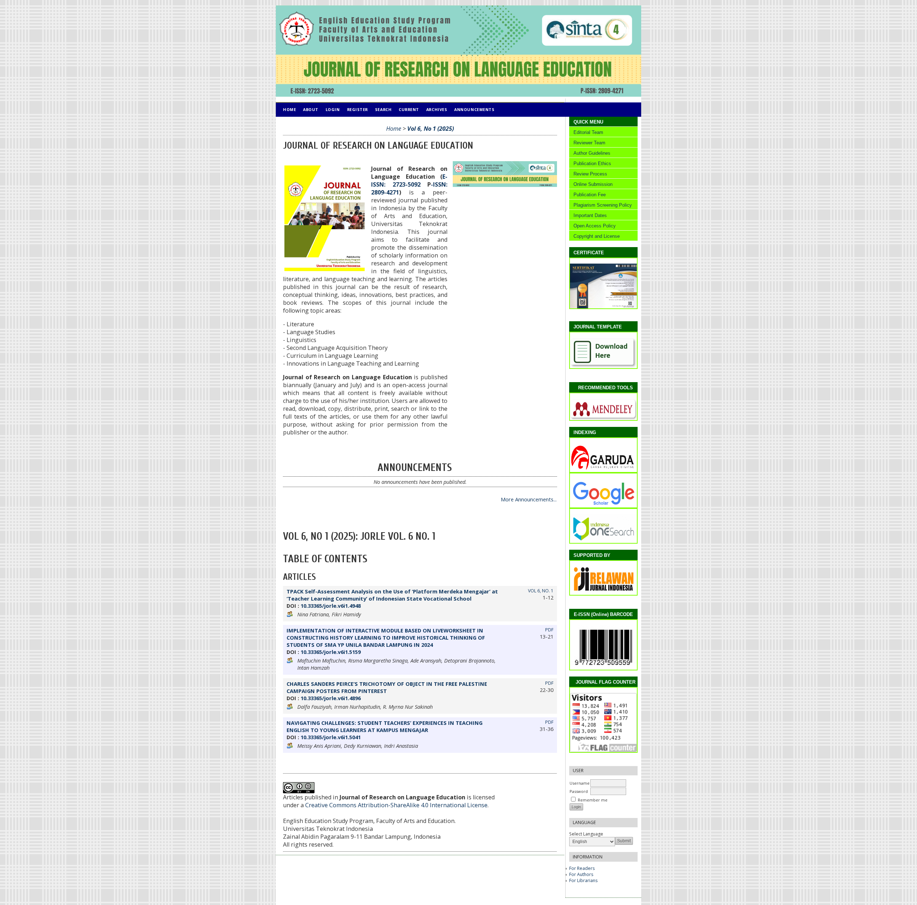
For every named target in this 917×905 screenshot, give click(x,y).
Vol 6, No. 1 (540, 591)
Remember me (593, 800)
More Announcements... (529, 499)
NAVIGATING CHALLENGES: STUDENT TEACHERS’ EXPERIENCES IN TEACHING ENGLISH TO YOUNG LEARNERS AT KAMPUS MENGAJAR (384, 726)
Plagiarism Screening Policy (602, 205)
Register (357, 109)
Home (289, 109)
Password (579, 791)
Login (333, 109)
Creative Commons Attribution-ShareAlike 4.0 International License (396, 805)
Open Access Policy (594, 225)
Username (580, 783)
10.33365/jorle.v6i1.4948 (331, 605)
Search (383, 109)
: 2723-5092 (409, 180)
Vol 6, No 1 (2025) (430, 129)
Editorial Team (588, 132)
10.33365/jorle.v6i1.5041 (331, 737)
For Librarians (583, 880)
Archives (436, 109)
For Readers (582, 868)
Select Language (586, 834)
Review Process (590, 174)
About (310, 109)
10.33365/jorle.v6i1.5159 (331, 651)
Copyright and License (595, 236)
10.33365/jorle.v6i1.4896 (331, 698)
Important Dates (590, 215)
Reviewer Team (589, 142)
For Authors (581, 874)
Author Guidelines (591, 153)
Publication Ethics (592, 163)
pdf (549, 630)
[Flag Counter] (605, 750)
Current (409, 109)
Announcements (474, 109)
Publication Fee (589, 194)
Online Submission (593, 184)
